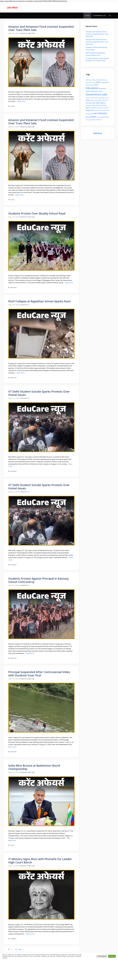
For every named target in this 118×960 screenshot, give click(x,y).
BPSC (94, 82)
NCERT (104, 105)
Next (21, 949)
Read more (21, 101)
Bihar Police (89, 82)
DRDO (96, 85)
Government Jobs (96, 94)
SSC (108, 117)
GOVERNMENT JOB (99, 15)
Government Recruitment (93, 98)
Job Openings (98, 103)
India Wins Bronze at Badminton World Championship (34, 767)
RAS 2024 (88, 113)
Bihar (99, 80)
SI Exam (101, 117)
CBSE (98, 82)
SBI (98, 117)
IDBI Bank (107, 98)
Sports (12, 845)
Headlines (13, 939)
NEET (88, 107)
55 (16, 949)
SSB (105, 117)
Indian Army (93, 100)
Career (12, 106)
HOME (87, 15)
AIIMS (87, 80)
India (88, 100)
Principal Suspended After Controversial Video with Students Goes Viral (39, 673)
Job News (89, 103)
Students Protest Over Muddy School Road (36, 213)
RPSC (94, 116)
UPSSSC (99, 120)
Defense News (90, 85)
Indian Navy (101, 100)
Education (13, 287)
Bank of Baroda (93, 80)
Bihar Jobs (104, 80)
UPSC (94, 120)
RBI (92, 113)
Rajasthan (90, 110)
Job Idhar (12, 7)
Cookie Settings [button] (102, 956)
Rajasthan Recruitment (100, 110)
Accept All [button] (112, 956)
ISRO (106, 100)
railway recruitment (103, 108)
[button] (109, 16)
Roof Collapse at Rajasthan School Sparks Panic (39, 301)
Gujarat (102, 98)
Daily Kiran (97, 133)
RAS (108, 110)
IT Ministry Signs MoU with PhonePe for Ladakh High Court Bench (40, 860)
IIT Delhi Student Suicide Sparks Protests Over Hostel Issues (39, 393)
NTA (91, 108)
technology (89, 120)
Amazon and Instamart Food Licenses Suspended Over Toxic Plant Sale (41, 28)
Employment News (96, 91)
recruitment (100, 113)
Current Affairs (105, 82)
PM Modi (95, 108)
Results (88, 117)
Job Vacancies (98, 105)
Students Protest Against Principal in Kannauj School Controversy (38, 580)
